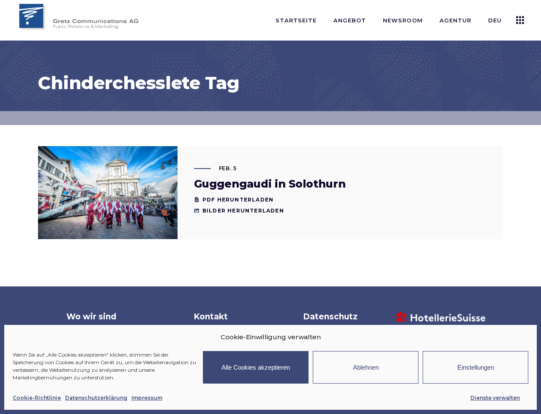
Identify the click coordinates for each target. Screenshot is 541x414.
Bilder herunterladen (243, 210)
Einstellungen (475, 367)
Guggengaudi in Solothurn (270, 183)
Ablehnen (366, 367)
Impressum (146, 398)
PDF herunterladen (237, 199)
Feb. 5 (228, 168)
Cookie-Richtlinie (37, 398)
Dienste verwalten (495, 398)
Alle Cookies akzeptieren (255, 367)
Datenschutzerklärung (96, 398)
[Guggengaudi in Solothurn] (108, 192)
